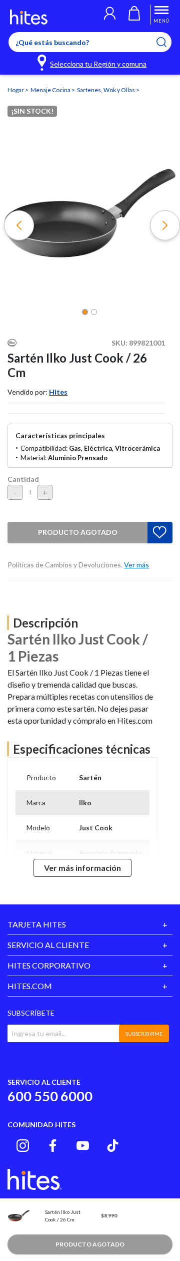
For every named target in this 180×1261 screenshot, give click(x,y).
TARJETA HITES (37, 924)
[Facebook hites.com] (52, 1145)
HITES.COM (30, 986)
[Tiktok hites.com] (112, 1145)
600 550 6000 (50, 1096)
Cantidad (23, 479)
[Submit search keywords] (167, 42)
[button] (110, 15)
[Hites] (29, 17)
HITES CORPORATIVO (49, 965)
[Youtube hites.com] (82, 1145)
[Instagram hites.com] (22, 1145)
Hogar (16, 90)
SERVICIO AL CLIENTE (48, 945)
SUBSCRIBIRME (144, 1034)
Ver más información (82, 867)
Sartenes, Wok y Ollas (106, 90)
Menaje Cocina (51, 90)
